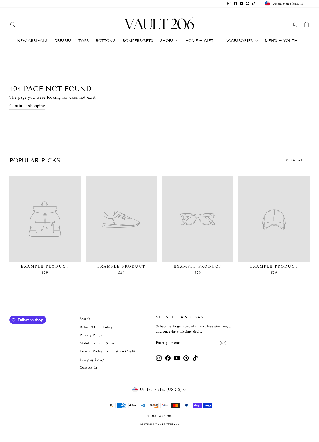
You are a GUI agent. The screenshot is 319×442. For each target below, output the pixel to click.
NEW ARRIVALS (32, 40)
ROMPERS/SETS (138, 40)
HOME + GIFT (200, 40)
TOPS (83, 40)
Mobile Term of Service (98, 343)
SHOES (167, 40)
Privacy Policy (91, 335)
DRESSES (62, 40)
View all (296, 160)
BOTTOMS (106, 40)
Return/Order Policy (96, 327)
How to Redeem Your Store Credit (107, 351)
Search (85, 319)
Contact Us (89, 367)
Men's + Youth (282, 40)
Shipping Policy (92, 359)
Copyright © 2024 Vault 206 (159, 424)
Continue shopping (27, 106)
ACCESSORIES (239, 40)
